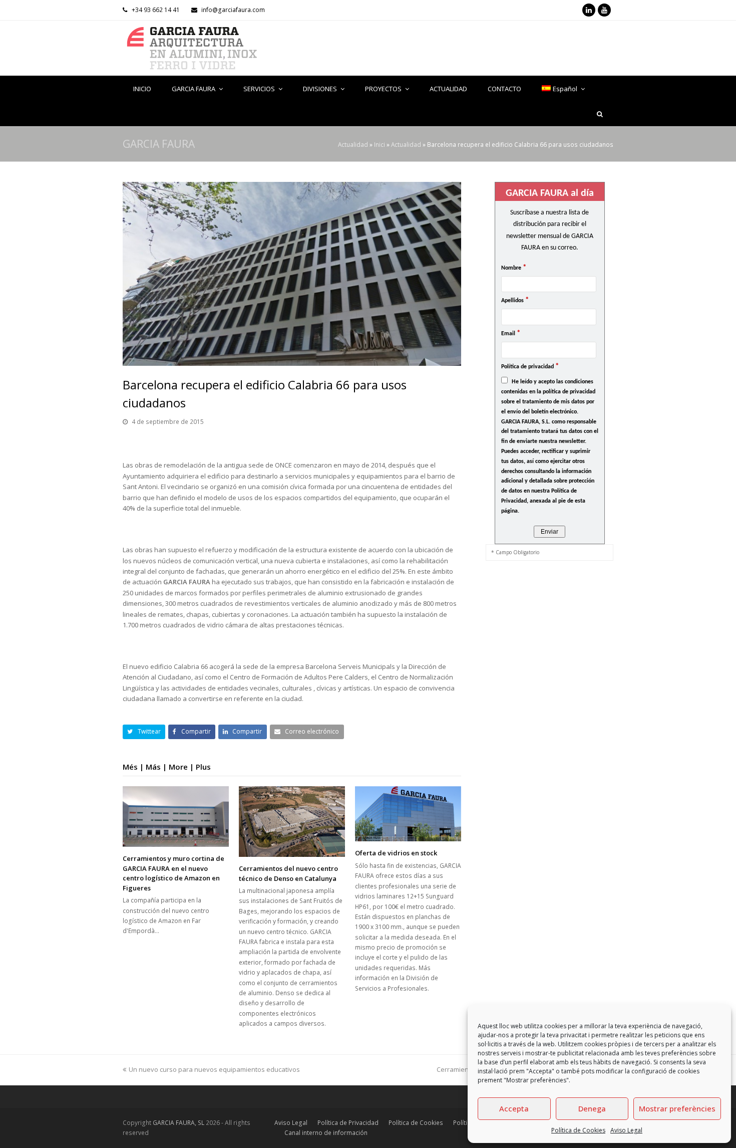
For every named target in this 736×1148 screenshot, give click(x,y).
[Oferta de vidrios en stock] (408, 814)
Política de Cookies (578, 1130)
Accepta (514, 1108)
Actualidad (353, 144)
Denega (592, 1108)
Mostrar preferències (677, 1108)
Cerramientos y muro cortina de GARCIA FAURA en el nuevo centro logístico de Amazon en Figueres (173, 873)
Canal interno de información (325, 1132)
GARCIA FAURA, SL (178, 1122)
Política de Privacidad (348, 1122)
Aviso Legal (626, 1130)
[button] (144, 732)
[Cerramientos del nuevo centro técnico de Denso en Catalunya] (292, 821)
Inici (379, 144)
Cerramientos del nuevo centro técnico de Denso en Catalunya (288, 873)
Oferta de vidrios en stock (396, 852)
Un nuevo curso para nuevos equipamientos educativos (214, 1069)
